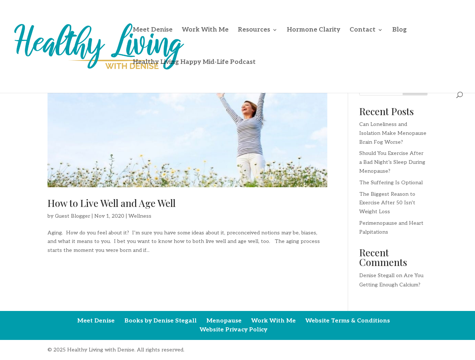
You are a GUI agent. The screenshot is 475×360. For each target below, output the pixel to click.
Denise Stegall (376, 275)
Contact (363, 30)
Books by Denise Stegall (160, 320)
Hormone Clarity (313, 30)
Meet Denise (153, 30)
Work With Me (205, 30)
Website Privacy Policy (233, 329)
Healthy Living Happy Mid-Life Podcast (194, 62)
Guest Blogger (72, 216)
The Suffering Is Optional (391, 182)
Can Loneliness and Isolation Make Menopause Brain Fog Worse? (392, 133)
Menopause (224, 320)
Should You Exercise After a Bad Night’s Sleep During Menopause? (392, 162)
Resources (254, 30)
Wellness (139, 216)
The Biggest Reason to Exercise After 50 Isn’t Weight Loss (387, 203)
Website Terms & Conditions (347, 320)
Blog (399, 30)
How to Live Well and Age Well (112, 203)
